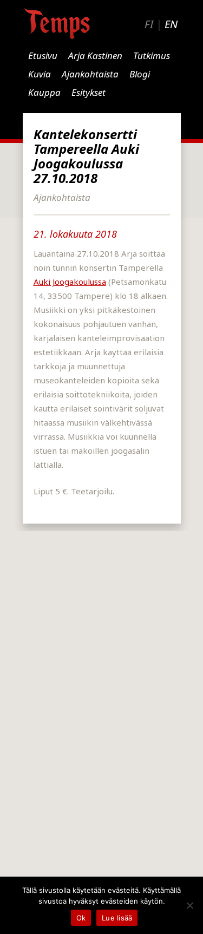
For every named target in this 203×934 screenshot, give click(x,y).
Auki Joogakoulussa (70, 281)
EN (171, 24)
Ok (81, 917)
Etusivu (42, 55)
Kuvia (39, 74)
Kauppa (44, 92)
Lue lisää (117, 917)
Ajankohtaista (90, 74)
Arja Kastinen (95, 55)
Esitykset (88, 92)
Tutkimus (151, 55)
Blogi (139, 74)
